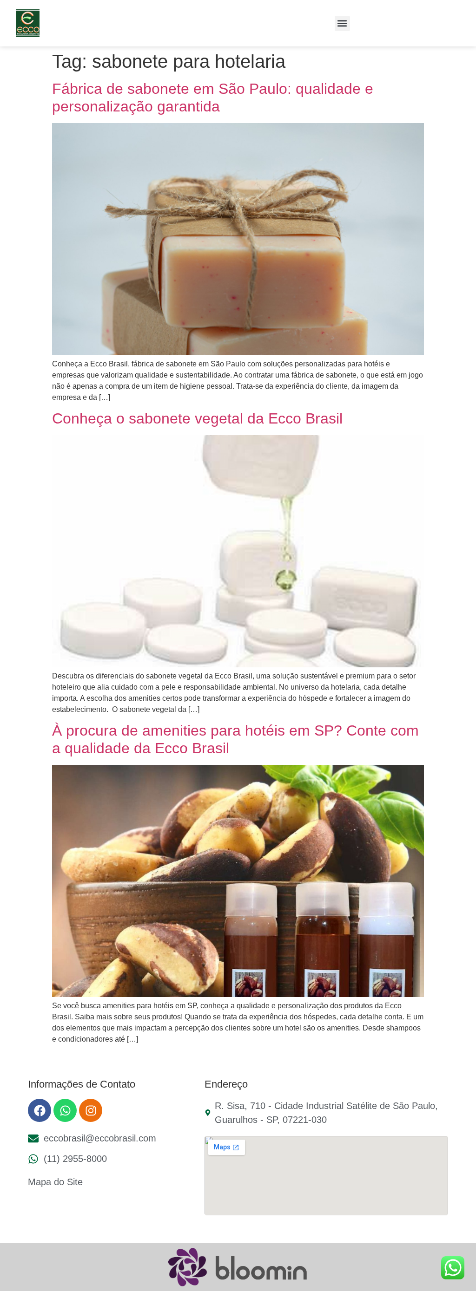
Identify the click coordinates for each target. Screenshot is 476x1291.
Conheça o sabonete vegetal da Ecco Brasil (197, 418)
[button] (342, 23)
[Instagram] (90, 1110)
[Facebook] (39, 1110)
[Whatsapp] (65, 1110)
